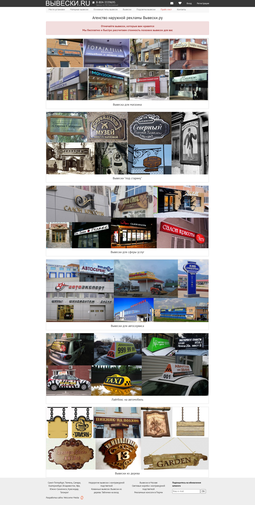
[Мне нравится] (180, 3)
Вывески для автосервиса (127, 326)
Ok (203, 491)
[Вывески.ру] (67, 3)
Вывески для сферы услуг (127, 252)
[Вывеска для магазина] (127, 69)
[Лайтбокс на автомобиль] (127, 364)
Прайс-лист (166, 9)
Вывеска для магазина (127, 104)
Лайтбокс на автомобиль (127, 399)
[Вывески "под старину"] (127, 143)
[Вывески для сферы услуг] (127, 217)
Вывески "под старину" (127, 178)
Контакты (181, 9)
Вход (189, 3)
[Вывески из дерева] (127, 438)
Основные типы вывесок (106, 9)
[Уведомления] (172, 3)
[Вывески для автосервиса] (127, 291)
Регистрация (203, 3)
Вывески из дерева (127, 473)
